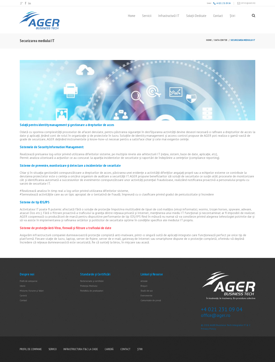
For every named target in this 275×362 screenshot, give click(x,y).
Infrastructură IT (168, 16)
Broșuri (144, 285)
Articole (144, 281)
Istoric (22, 285)
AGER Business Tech (221, 325)
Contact (218, 16)
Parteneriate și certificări (92, 281)
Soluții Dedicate (196, 16)
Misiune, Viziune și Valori (32, 290)
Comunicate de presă (151, 300)
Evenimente (146, 295)
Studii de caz (147, 290)
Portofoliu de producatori (91, 290)
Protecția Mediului (88, 285)
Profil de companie (28, 281)
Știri (232, 16)
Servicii (146, 16)
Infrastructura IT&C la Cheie (80, 349)
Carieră (23, 295)
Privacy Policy (208, 328)
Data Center (220, 39)
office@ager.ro (248, 3)
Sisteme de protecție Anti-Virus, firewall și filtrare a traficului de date (65, 227)
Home (131, 16)
